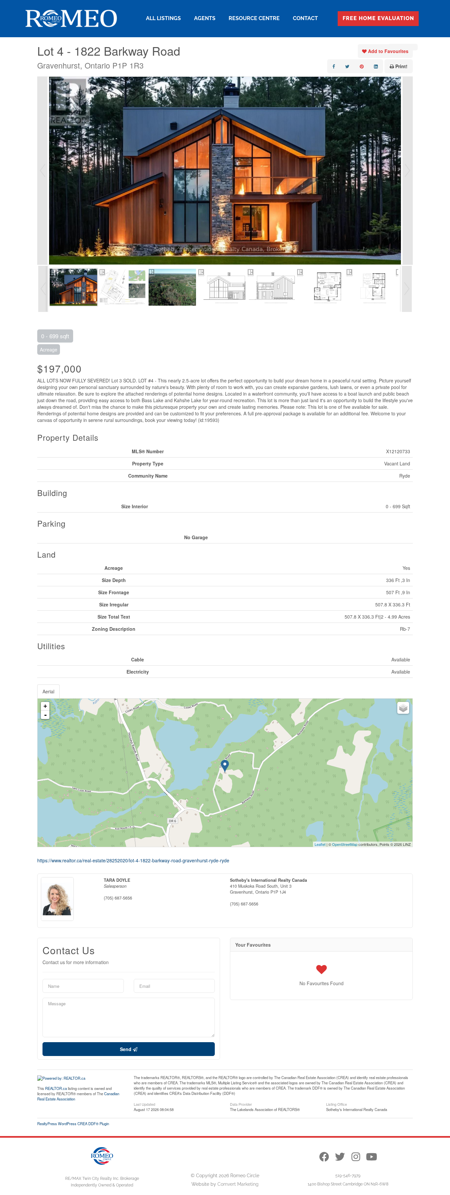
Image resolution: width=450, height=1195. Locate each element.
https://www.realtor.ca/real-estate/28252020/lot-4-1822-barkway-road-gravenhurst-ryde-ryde (133, 860)
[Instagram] (356, 1157)
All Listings (163, 18)
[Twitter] (340, 1157)
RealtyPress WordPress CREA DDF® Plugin (73, 1123)
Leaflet (320, 844)
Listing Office (336, 1103)
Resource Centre (254, 18)
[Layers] (403, 708)
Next (407, 170)
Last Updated (144, 1103)
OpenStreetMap (344, 844)
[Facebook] (324, 1157)
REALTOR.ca (56, 1088)
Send (126, 1049)
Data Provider (241, 1103)
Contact (305, 18)
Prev (42, 170)
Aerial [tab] (48, 691)
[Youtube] (372, 1157)
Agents (204, 18)
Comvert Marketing (238, 1184)
